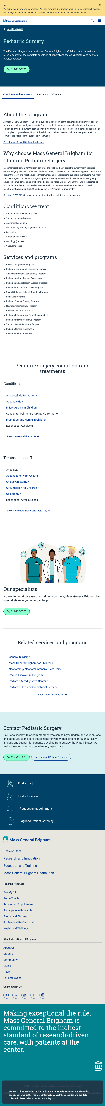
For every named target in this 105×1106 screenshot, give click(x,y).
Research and (21, 858)
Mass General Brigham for (30, 663)
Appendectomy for (22, 475)
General (18, 657)
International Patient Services (51, 757)
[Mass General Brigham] (15, 20)
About (8, 947)
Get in (11, 898)
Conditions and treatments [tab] (18, 94)
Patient (12, 851)
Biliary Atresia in (21, 407)
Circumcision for (21, 487)
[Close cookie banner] (92, 1087)
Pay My (10, 892)
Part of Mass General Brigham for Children (23, 142)
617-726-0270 (18, 69)
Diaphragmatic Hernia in (26, 419)
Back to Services (15, 29)
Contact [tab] (56, 94)
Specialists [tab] (42, 94)
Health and (15, 928)
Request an (18, 904)
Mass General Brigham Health (28, 873)
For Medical (19, 922)
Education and (20, 866)
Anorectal (20, 395)
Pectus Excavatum (26, 675)
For (12, 977)
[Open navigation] (100, 20)
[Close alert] (100, 5)
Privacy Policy (44, 1098)
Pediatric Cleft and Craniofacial (32, 687)
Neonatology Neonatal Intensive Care (34, 669)
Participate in (17, 910)
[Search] (92, 20)
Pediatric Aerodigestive (27, 681)
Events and (15, 916)
